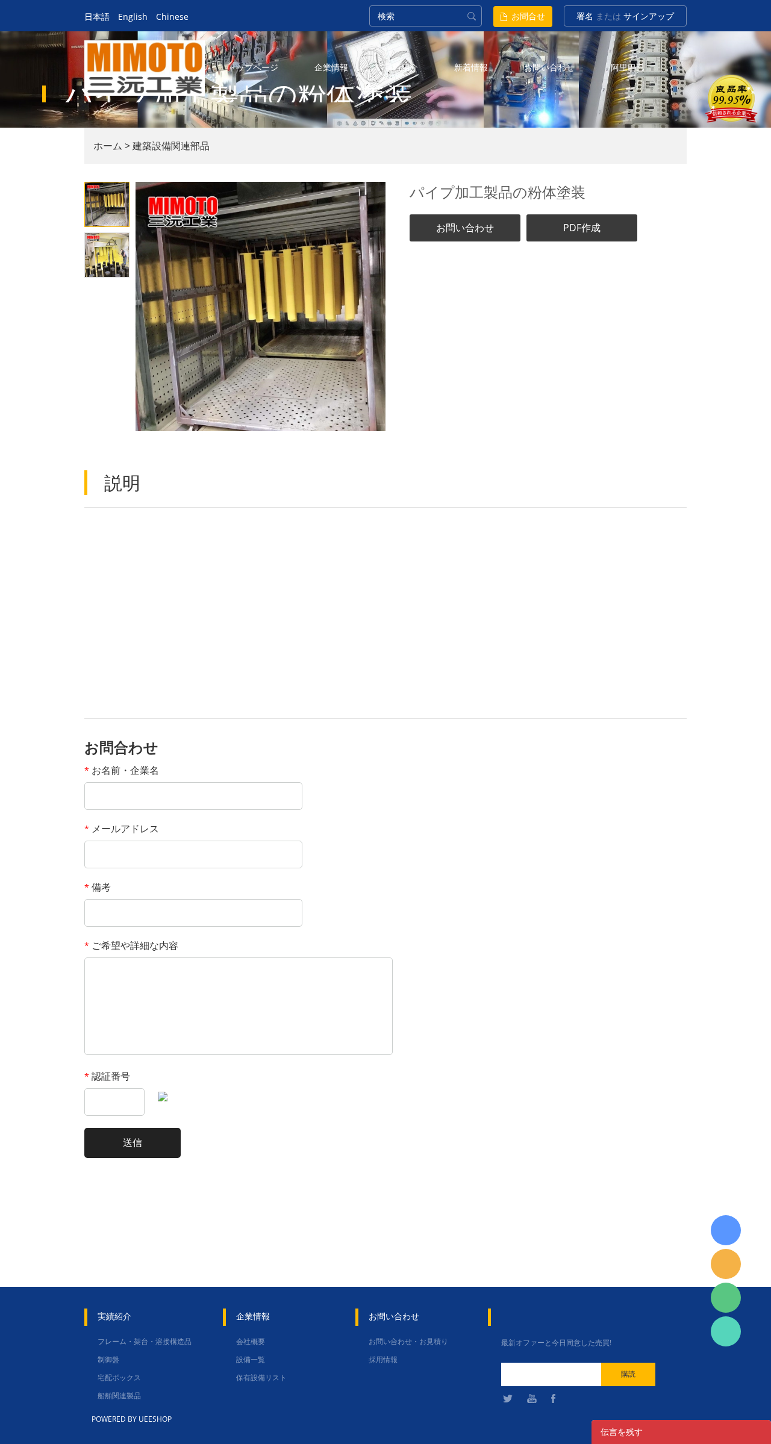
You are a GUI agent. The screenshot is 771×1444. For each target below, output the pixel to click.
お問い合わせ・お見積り (408, 1341)
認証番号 (107, 1076)
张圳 (726, 1331)
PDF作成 (582, 227)
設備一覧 (250, 1359)
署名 (584, 16)
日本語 (97, 16)
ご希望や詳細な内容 (131, 945)
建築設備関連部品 (171, 145)
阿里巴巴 (628, 67)
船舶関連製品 (119, 1395)
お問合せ (528, 16)
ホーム (107, 145)
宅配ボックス (119, 1377)
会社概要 (250, 1341)
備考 (97, 887)
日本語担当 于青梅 (726, 1230)
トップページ (253, 67)
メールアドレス (121, 828)
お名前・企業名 (121, 770)
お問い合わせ (549, 67)
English (133, 16)
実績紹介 (401, 67)
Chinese (172, 16)
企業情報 (331, 67)
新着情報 (471, 67)
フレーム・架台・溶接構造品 (145, 1341)
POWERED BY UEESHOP (132, 1419)
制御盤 (108, 1359)
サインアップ (648, 16)
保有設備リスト (261, 1377)
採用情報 (383, 1359)
